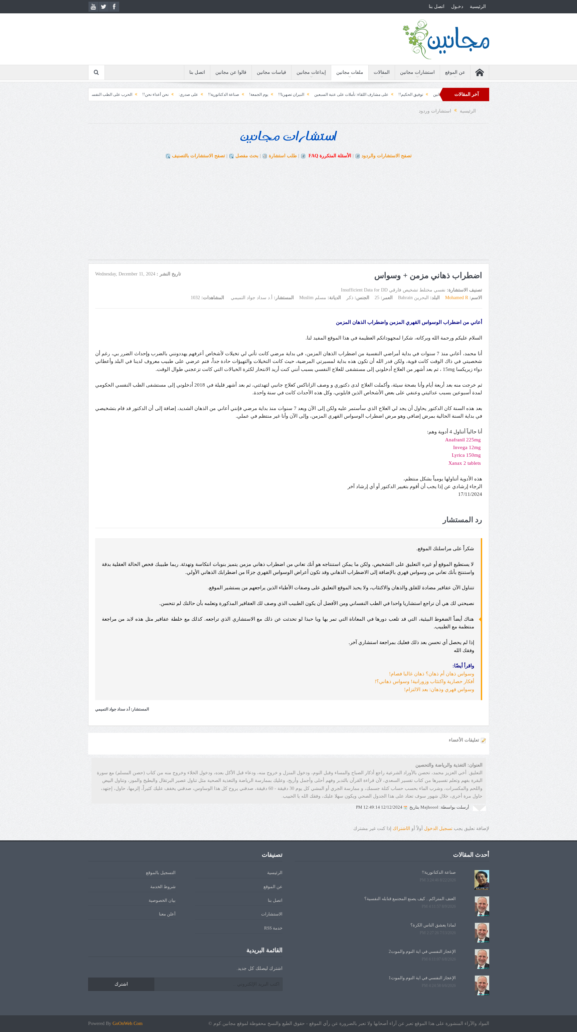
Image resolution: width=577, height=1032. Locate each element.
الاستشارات (271, 913)
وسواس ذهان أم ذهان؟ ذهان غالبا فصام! (431, 673)
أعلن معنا (167, 913)
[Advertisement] (288, 213)
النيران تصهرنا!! (330, 94)
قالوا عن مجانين (230, 72)
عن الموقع (455, 72)
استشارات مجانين (417, 72)
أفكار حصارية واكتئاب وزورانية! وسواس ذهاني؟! (424, 681)
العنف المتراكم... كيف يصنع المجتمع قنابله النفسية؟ (410, 898)
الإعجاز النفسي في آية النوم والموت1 (422, 977)
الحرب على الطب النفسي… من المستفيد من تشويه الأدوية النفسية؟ (114, 94)
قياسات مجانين (271, 72)
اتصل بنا (436, 6)
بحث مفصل (246, 155)
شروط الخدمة (163, 886)
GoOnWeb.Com (128, 1023)
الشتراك (401, 828)
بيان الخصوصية (162, 900)
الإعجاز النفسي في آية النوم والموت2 (422, 951)
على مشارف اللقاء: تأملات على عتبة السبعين (390, 94)
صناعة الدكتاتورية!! (262, 94)
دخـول (457, 6)
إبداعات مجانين (311, 72)
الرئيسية (478, 6)
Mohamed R (456, 297)
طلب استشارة (283, 155)
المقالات (382, 72)
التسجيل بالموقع (161, 872)
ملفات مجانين (349, 72)
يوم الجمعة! (297, 94)
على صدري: (227, 94)
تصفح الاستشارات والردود (387, 155)
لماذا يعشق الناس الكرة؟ (433, 924)
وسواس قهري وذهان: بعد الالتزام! (439, 689)
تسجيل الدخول (438, 828)
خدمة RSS (273, 928)
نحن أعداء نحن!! (194, 94)
